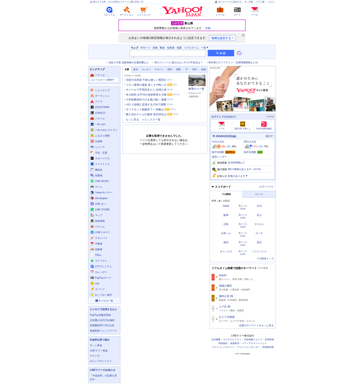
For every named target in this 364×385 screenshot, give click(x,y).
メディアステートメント (254, 343)
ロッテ (259, 233)
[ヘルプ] (243, 35)
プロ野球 (226, 194)
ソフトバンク (259, 251)
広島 (226, 224)
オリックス (226, 251)
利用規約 (223, 343)
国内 (169, 69)
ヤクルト (259, 224)
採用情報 (269, 339)
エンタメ (146, 69)
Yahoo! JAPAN (182, 12)
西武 (226, 242)
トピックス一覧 (151, 119)
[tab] (126, 69)
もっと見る (132, 119)
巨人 (259, 215)
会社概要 (215, 339)
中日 (259, 206)
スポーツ (159, 69)
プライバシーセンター (248, 347)
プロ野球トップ (265, 258)
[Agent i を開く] (239, 53)
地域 (203, 69)
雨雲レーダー (219, 157)
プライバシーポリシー (223, 347)
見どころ (242, 206)
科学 (194, 69)
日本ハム (226, 233)
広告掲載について (253, 339)
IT (186, 69)
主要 (127, 69)
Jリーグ (259, 194)
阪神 (226, 215)
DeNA (226, 206)
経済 (135, 69)
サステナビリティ (232, 339)
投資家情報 (268, 347)
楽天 (259, 242)
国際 (178, 69)
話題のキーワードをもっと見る (256, 325)
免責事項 (234, 343)
